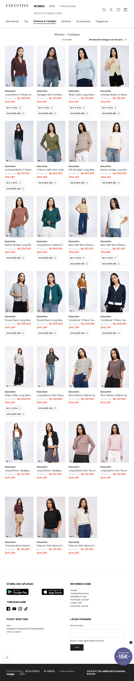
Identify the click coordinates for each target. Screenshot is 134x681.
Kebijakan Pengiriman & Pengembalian (25, 628)
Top (26, 21)
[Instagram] (20, 609)
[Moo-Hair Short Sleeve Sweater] (83, 216)
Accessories (83, 21)
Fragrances (102, 21)
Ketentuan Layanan (79, 599)
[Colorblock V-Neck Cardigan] (83, 291)
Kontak (73, 590)
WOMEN (39, 6)
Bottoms (66, 21)
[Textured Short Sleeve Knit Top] (19, 517)
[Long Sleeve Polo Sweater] (51, 367)
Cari (77, 647)
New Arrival (12, 21)
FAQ (8, 625)
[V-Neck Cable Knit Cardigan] (51, 141)
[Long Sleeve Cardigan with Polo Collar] (19, 442)
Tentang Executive (79, 593)
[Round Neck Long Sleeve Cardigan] (19, 291)
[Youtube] (14, 609)
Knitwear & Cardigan (45, 21)
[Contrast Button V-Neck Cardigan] (114, 66)
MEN (52, 6)
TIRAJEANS (67, 6)
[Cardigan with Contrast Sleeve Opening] (51, 66)
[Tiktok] (26, 609)
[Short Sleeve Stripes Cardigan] (83, 367)
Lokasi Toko (76, 602)
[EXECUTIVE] (17, 5)
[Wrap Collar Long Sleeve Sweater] (19, 367)
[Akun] (111, 10)
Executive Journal (79, 606)
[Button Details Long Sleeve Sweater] (114, 141)
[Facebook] (8, 609)
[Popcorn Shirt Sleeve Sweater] (51, 517)
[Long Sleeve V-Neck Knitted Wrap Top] (19, 66)
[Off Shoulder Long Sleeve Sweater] (83, 141)
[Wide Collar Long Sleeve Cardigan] (83, 66)
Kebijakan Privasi (78, 596)
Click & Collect (14, 632)
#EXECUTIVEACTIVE (48, 13)
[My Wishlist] (118, 10)
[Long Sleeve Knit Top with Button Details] (83, 442)
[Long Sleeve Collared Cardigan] (51, 216)
